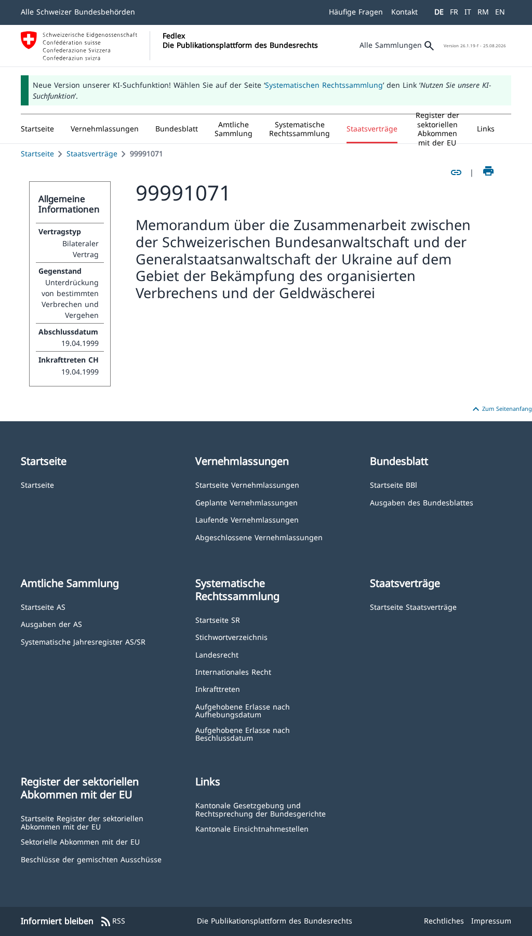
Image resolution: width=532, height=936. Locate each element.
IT (467, 12)
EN (500, 12)
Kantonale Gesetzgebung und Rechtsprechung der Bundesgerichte (260, 809)
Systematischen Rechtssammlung (324, 85)
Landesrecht (216, 654)
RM (483, 12)
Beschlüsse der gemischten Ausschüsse (91, 858)
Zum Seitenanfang (501, 409)
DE (439, 12)
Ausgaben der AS (51, 623)
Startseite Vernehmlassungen (247, 484)
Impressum (491, 921)
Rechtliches (444, 921)
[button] (104, 128)
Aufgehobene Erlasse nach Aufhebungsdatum (242, 710)
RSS (112, 921)
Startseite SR (217, 619)
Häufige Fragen (356, 12)
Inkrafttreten (217, 688)
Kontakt (404, 12)
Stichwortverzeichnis (231, 636)
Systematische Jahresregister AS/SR (83, 641)
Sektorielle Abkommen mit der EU (80, 841)
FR (454, 12)
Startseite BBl (393, 484)
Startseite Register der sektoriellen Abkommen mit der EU (82, 822)
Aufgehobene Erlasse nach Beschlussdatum (242, 733)
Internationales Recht (233, 671)
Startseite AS (43, 606)
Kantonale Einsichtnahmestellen (252, 828)
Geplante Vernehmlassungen (246, 502)
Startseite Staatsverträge (413, 606)
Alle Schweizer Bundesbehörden (78, 12)
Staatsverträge (91, 153)
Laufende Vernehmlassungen (247, 519)
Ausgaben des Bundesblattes (421, 502)
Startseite (37, 153)
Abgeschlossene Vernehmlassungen (259, 536)
